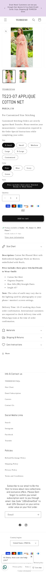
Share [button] (7, 353)
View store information (14, 237)
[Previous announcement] (4, 8)
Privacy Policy (11, 470)
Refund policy (38, 563)
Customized (10, 157)
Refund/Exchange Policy (15, 458)
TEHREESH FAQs (12, 381)
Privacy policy (17, 567)
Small (21, 145)
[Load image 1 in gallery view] (9, 76)
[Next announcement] (41, 8)
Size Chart (9, 387)
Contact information (24, 571)
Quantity (5, 193)
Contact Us (9, 405)
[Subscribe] (38, 514)
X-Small (8, 145)
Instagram (9, 428)
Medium (34, 145)
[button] (5, 20)
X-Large (20, 151)
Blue (18, 168)
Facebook (9, 434)
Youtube (8, 441)
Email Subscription (13, 393)
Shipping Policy (11, 464)
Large (7, 151)
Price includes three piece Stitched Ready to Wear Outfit (22, 186)
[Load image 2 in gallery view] (23, 76)
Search (8, 422)
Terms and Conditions (14, 476)
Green (7, 174)
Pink (7, 168)
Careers (8, 399)
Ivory (29, 168)
